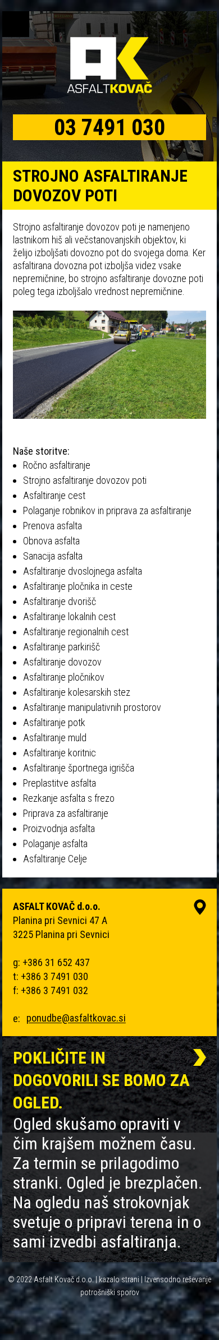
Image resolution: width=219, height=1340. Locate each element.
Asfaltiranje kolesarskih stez (76, 692)
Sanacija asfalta (53, 556)
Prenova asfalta (52, 526)
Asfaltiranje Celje (55, 859)
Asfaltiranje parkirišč (61, 647)
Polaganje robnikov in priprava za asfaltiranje (107, 510)
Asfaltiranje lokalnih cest (69, 616)
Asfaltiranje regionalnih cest (76, 631)
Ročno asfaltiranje (56, 465)
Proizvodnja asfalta (59, 828)
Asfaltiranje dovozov (62, 662)
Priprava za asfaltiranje (65, 813)
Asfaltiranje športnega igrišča (78, 768)
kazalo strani (119, 1279)
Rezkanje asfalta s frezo (69, 798)
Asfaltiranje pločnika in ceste (78, 586)
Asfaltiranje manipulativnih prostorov (92, 707)
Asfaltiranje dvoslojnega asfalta (82, 571)
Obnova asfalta (51, 541)
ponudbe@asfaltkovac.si (76, 1018)
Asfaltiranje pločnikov (63, 677)
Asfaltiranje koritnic (59, 753)
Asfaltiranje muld (54, 737)
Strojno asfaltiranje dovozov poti (85, 480)
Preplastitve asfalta (59, 783)
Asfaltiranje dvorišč (59, 601)
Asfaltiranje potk (54, 722)
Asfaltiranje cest (54, 495)
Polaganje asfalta (55, 843)
